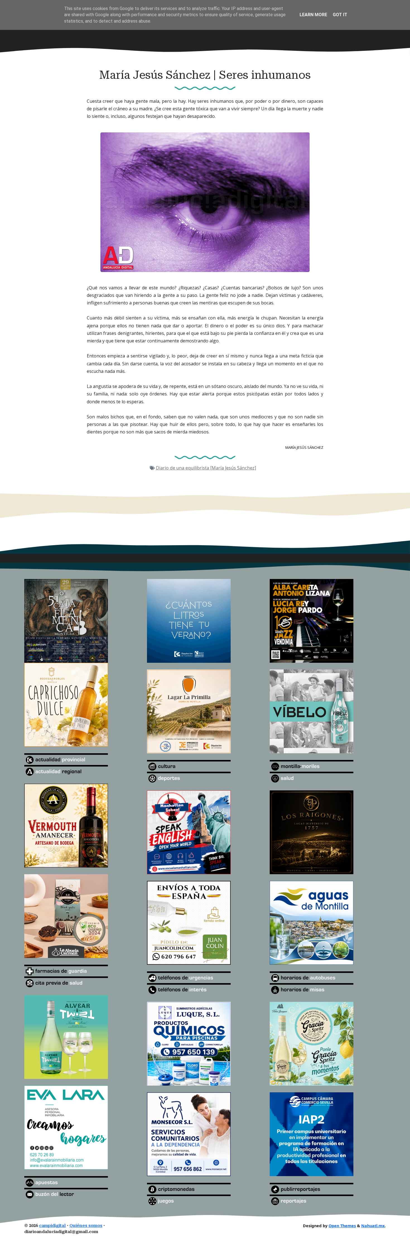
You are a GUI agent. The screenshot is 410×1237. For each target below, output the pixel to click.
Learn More (313, 14)
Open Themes (342, 1225)
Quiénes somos (85, 1225)
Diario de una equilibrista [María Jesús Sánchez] (206, 468)
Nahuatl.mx (373, 1225)
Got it (340, 14)
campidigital (52, 1225)
